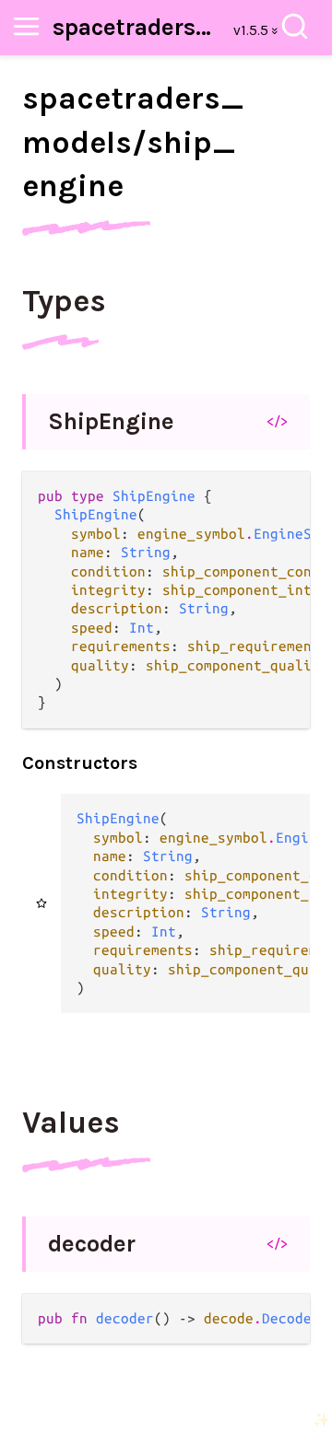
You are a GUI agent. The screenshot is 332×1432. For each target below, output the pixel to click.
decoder (92, 1243)
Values (71, 1122)
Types (64, 301)
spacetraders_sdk (137, 27)
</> (277, 421)
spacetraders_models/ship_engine (133, 142)
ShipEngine (111, 421)
